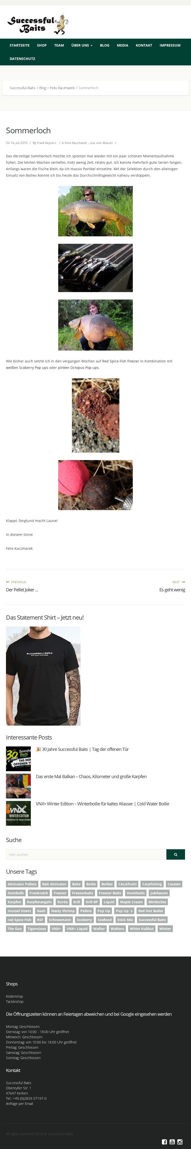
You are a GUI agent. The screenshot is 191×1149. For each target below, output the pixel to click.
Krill (76, 902)
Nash (41, 910)
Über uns (80, 45)
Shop (42, 45)
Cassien (174, 884)
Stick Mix (125, 919)
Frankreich (39, 893)
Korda (62, 902)
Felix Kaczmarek (76, 143)
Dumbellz (16, 893)
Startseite (20, 45)
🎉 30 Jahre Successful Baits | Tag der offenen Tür (82, 749)
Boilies (107, 884)
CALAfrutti (127, 884)
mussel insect (19, 910)
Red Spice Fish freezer (120, 361)
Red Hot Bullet (150, 910)
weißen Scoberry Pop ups (27, 367)
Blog (104, 45)
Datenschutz (22, 58)
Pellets (86, 910)
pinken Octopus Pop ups (78, 367)
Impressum (170, 45)
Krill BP (92, 902)
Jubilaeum (159, 893)
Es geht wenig (172, 590)
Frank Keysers (46, 143)
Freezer (60, 893)
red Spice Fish (19, 919)
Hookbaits (136, 893)
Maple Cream (131, 902)
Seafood (105, 919)
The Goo (15, 928)
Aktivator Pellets (22, 884)
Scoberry (84, 919)
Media (122, 45)
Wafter (99, 928)
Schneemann (60, 919)
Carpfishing (152, 884)
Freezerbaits (82, 893)
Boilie (91, 884)
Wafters (117, 928)
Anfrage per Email (19, 1103)
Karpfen (14, 902)
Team (59, 45)
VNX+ (56, 928)
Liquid (109, 902)
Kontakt (144, 45)
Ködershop (14, 996)
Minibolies (157, 902)
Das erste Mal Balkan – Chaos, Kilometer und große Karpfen (91, 776)
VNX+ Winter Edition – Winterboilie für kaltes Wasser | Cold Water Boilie (102, 804)
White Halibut (142, 928)
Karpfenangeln (39, 902)
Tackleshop (14, 1001)
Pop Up (103, 910)
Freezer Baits (110, 893)
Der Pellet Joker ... (22, 590)
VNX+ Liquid (77, 928)
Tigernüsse (37, 928)
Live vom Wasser (101, 143)
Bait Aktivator (54, 884)
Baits (76, 884)
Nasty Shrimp (63, 910)
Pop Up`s (124, 910)
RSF (40, 919)
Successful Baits (152, 919)
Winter (165, 928)
